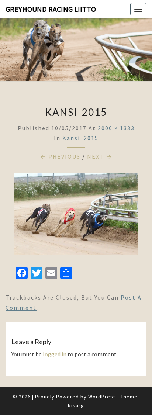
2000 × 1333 (116, 128)
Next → (99, 156)
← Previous (60, 156)
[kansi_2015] (76, 216)
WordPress (102, 396)
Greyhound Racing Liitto (51, 9)
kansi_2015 (80, 138)
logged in (54, 354)
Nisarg (76, 405)
